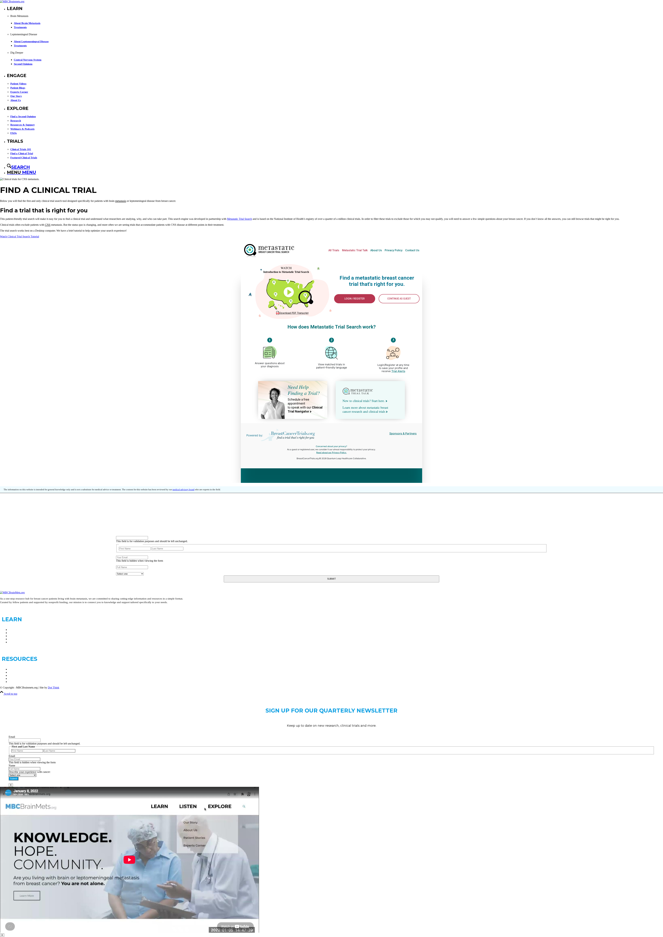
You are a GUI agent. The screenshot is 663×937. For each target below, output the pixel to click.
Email (119, 553)
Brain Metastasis (18, 629)
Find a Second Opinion (21, 642)
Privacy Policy (17, 678)
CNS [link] (47, 224)
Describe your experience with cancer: (137, 570)
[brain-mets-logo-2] (12, 1)
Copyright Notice (18, 681)
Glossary (13, 675)
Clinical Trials (16, 669)
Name (119, 534)
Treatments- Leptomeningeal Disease (29, 639)
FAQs (12, 672)
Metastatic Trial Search (239, 218)
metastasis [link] (120, 200)
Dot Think (53, 687)
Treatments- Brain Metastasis (24, 635)
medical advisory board (183, 489)
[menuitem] (335, 39)
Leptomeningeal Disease (22, 632)
